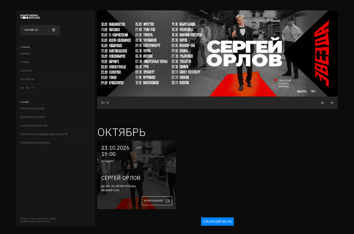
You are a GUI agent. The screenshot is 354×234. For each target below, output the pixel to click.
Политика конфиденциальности (44, 134)
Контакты (27, 79)
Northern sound (32, 108)
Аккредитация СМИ (34, 125)
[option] (217, 53)
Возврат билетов (32, 117)
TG (28, 88)
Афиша (25, 53)
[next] (331, 103)
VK (22, 88)
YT (32, 88)
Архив (24, 62)
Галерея (26, 70)
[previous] (323, 103)
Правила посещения (35, 142)
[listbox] (217, 53)
